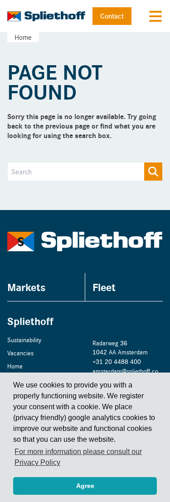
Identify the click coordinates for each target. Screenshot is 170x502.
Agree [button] (85, 485)
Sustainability (24, 339)
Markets (26, 287)
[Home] (46, 16)
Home (23, 37)
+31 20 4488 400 (116, 361)
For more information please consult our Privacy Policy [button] (78, 457)
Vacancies (20, 353)
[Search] (153, 172)
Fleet (104, 287)
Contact (112, 16)
